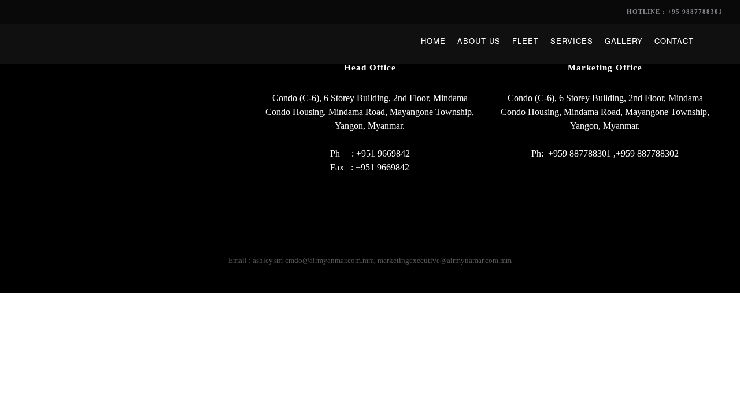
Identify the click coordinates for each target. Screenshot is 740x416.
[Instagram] (393, 243)
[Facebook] (347, 243)
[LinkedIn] (370, 243)
